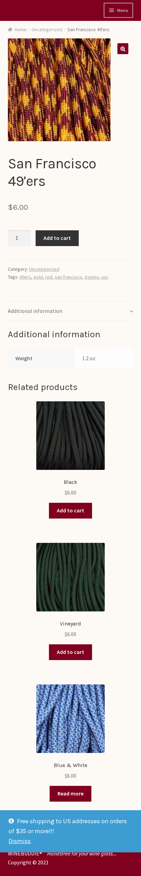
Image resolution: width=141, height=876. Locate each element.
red (48, 277)
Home (21, 29)
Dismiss (20, 841)
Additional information (35, 310)
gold (38, 277)
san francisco (68, 277)
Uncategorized (47, 29)
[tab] (70, 311)
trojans (92, 277)
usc (104, 277)
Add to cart (57, 237)
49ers (25, 277)
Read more (70, 793)
